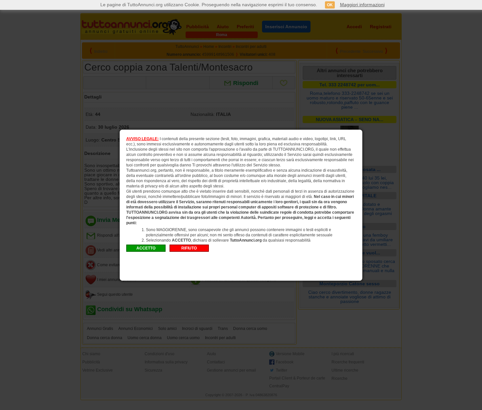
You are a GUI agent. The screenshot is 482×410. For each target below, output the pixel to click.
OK (330, 5)
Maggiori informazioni (362, 4)
